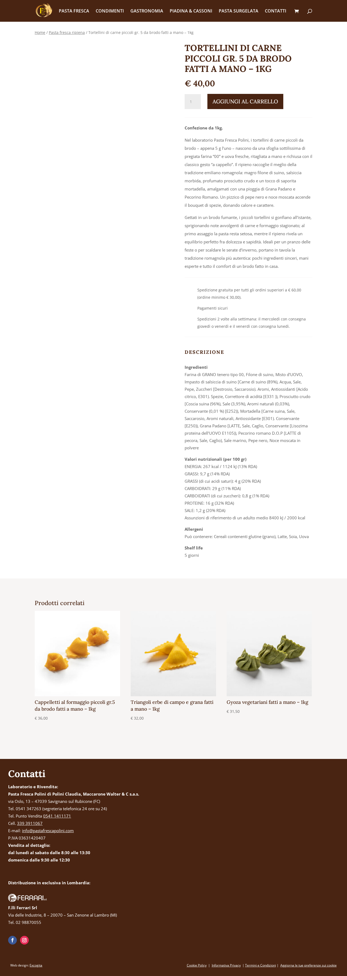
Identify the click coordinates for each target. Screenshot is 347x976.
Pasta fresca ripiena (67, 32)
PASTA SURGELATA (238, 11)
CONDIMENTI (110, 11)
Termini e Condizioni (260, 965)
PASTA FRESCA (74, 11)
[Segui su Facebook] (12, 940)
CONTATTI (275, 11)
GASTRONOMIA (146, 11)
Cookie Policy (197, 965)
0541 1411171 (57, 816)
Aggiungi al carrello (245, 101)
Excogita (36, 965)
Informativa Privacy (226, 965)
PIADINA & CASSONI (191, 11)
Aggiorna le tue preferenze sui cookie (308, 965)
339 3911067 (30, 823)
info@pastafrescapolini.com (48, 830)
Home (40, 32)
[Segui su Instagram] (24, 940)
